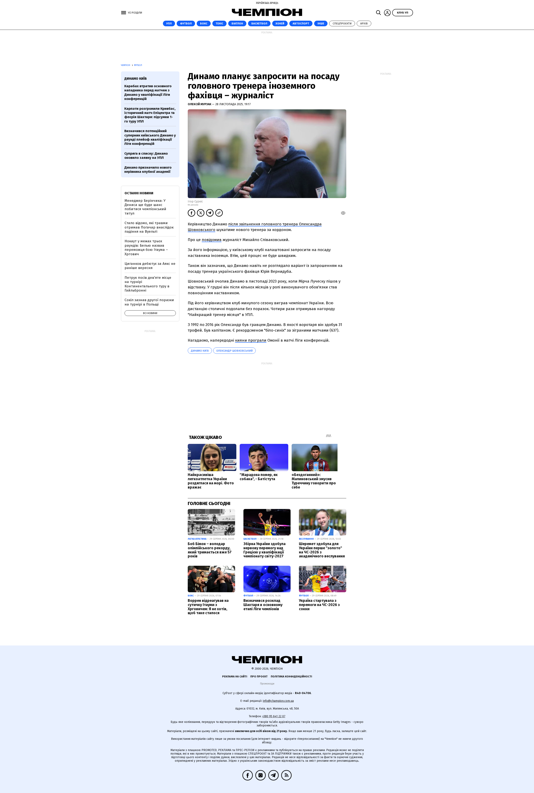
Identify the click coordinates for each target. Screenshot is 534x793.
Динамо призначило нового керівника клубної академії (147, 169)
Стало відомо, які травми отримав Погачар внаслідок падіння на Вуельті (149, 227)
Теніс (219, 23)
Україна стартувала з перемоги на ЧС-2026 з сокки (319, 604)
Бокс (203, 23)
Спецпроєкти (342, 23)
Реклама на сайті (234, 676)
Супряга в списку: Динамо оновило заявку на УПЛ (146, 155)
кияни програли (250, 340)
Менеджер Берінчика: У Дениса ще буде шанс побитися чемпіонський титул (145, 207)
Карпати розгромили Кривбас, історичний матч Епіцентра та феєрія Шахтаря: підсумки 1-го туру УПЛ (149, 115)
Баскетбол (259, 23)
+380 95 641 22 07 (273, 716)
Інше (320, 23)
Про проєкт (259, 676)
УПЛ (169, 23)
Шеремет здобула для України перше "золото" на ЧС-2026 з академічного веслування (322, 550)
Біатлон (237, 23)
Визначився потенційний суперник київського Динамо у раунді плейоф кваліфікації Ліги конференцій (150, 137)
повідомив (212, 239)
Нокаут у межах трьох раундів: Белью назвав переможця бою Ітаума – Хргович (146, 247)
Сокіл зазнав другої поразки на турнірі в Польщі (149, 302)
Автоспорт (301, 23)
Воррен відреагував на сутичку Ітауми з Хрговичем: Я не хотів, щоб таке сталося (208, 606)
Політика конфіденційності (291, 676)
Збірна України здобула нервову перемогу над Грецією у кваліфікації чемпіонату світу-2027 (264, 550)
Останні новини (139, 193)
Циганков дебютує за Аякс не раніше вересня (150, 265)
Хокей (280, 23)
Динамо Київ (200, 350)
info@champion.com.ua (278, 701)
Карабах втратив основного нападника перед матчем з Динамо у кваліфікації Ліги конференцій (147, 92)
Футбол (186, 23)
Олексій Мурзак (200, 104)
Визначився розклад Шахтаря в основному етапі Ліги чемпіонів (262, 604)
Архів (364, 23)
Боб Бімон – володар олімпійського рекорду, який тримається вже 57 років (210, 550)
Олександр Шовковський (234, 350)
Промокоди (267, 683)
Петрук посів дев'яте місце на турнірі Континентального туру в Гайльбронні (148, 284)
